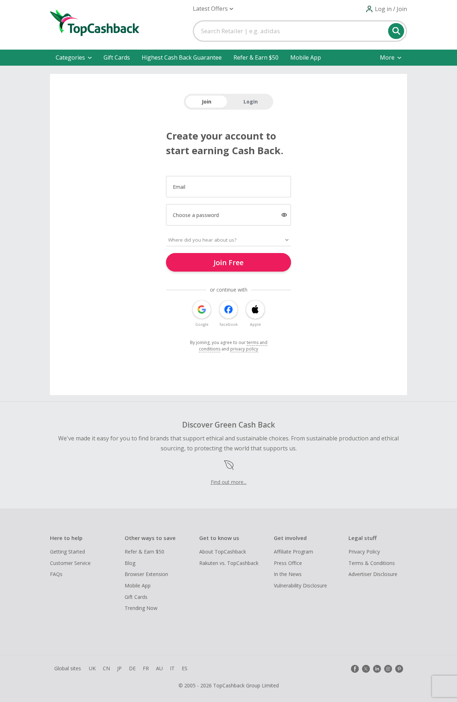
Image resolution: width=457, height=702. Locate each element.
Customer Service (70, 563)
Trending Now (141, 608)
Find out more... (229, 482)
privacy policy (244, 349)
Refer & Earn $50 (255, 57)
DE (132, 668)
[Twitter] (366, 669)
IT (172, 668)
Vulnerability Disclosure (300, 585)
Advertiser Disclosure (372, 574)
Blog (130, 563)
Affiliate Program (293, 551)
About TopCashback (222, 551)
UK (92, 668)
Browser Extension (146, 574)
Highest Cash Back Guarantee (182, 57)
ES (184, 668)
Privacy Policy (364, 551)
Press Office (288, 563)
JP (119, 668)
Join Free (228, 262)
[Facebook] (355, 669)
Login (250, 101)
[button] (213, 8)
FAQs (56, 574)
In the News (288, 574)
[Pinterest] (399, 669)
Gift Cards (117, 57)
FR (146, 668)
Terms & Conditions (371, 563)
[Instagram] (388, 669)
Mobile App (305, 57)
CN (106, 668)
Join (206, 101)
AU (159, 668)
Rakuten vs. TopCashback (228, 563)
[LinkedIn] (377, 669)
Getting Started (67, 551)
